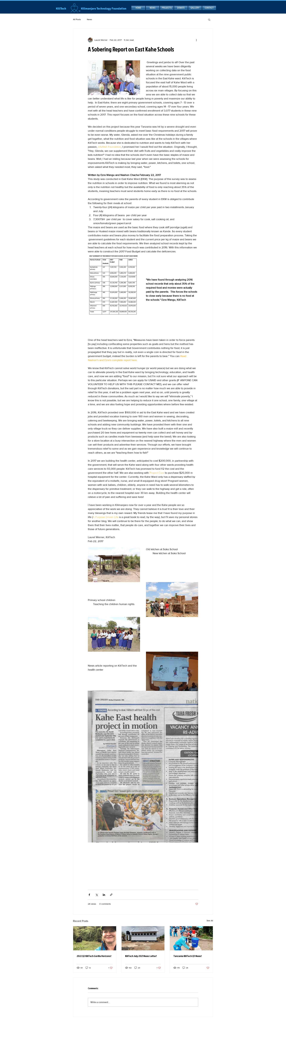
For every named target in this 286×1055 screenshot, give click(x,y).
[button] (209, 19)
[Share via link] (111, 894)
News (89, 19)
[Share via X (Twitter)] (96, 894)
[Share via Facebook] (89, 894)
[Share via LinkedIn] (103, 894)
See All (210, 920)
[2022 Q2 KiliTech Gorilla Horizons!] (94, 938)
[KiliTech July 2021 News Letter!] (143, 938)
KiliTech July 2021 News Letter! (141, 956)
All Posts (77, 19)
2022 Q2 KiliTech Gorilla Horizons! (94, 956)
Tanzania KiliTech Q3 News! (187, 956)
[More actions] (196, 40)
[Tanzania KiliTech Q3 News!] (191, 938)
